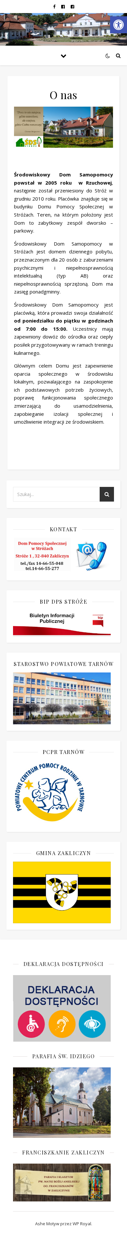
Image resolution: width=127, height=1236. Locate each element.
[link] (118, 24)
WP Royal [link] (82, 1224)
